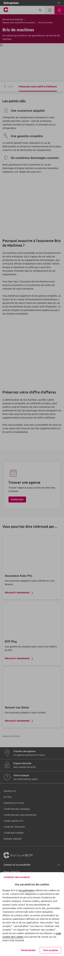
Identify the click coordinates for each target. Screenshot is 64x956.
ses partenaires (26, 890)
